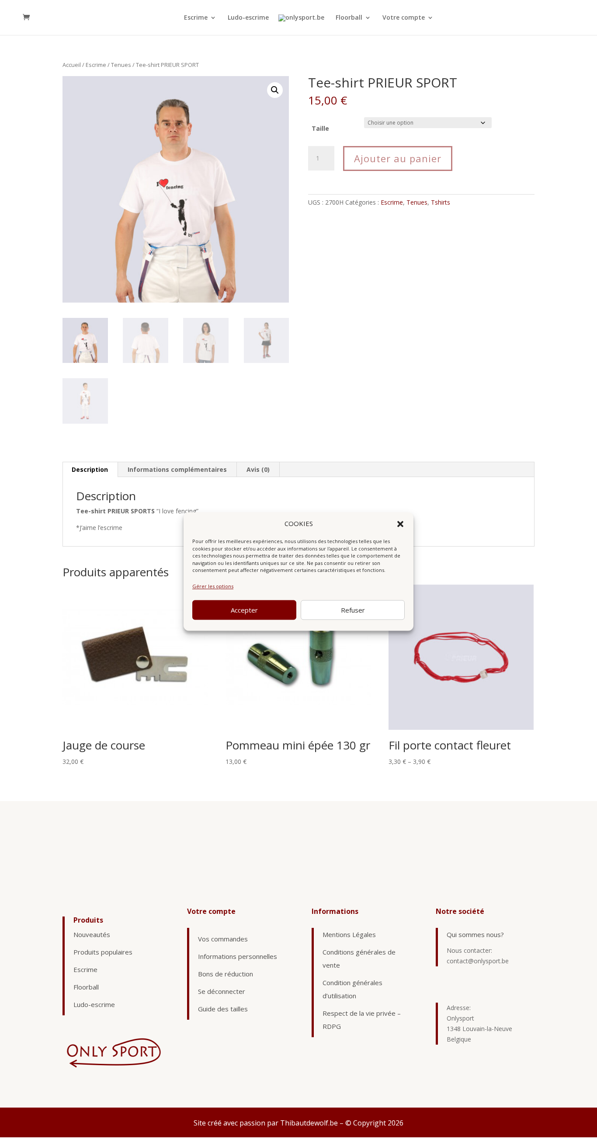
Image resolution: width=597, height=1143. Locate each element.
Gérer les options (212, 586)
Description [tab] (90, 469)
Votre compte (403, 17)
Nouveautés (91, 934)
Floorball (349, 17)
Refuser (353, 610)
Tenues (121, 65)
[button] (400, 523)
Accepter (244, 610)
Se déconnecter (221, 991)
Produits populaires (102, 952)
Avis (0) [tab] (258, 469)
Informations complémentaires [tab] (177, 469)
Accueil (71, 65)
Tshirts (440, 202)
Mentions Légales (349, 934)
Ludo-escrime (248, 17)
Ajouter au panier (397, 158)
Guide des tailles (223, 1008)
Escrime (196, 17)
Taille (320, 128)
